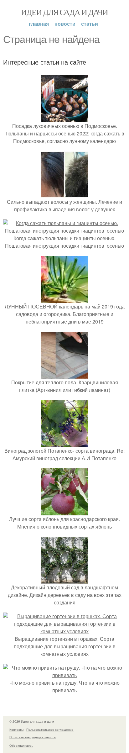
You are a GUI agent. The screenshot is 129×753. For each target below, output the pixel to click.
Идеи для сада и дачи (64, 12)
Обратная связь (21, 745)
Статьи (89, 23)
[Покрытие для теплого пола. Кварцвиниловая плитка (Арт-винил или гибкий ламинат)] (64, 374)
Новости (64, 23)
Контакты (16, 729)
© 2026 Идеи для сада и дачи (31, 721)
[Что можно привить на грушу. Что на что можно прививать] (64, 675)
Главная (39, 23)
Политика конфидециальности (32, 737)
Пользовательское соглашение (50, 729)
